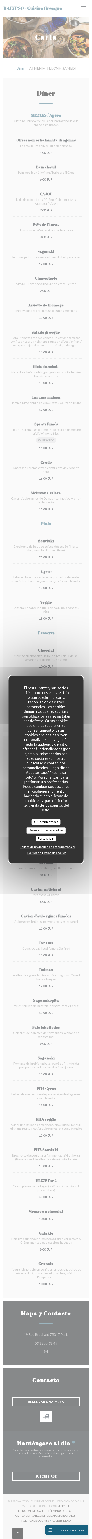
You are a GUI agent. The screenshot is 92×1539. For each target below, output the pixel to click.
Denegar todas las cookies (46, 830)
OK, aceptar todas (46, 822)
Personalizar (46, 838)
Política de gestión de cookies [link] (46, 853)
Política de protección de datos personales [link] (47, 847)
